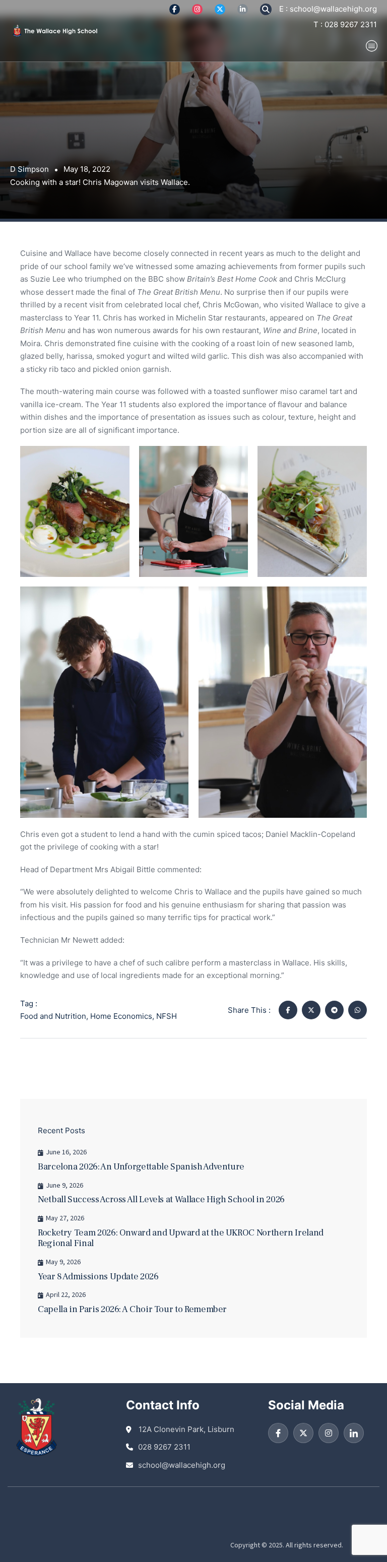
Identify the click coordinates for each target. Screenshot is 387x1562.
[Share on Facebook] (288, 1010)
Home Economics (121, 1016)
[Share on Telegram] (334, 1010)
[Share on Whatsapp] (357, 1010)
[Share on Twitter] (311, 1010)
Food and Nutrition (53, 1016)
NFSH (166, 1016)
